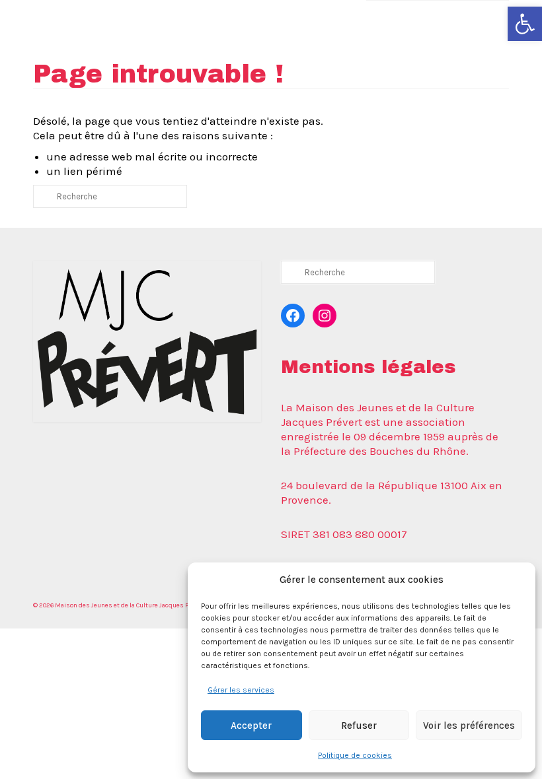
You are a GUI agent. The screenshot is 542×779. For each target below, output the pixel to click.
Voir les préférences (469, 725)
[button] (525, 24)
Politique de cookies (355, 755)
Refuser (359, 725)
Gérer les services (241, 689)
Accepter (251, 725)
